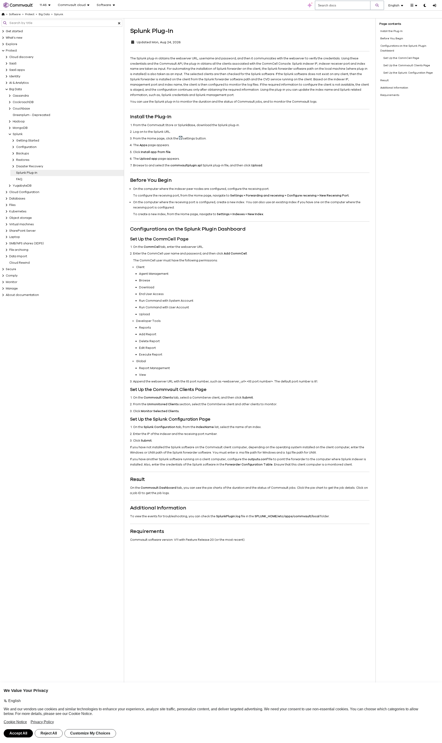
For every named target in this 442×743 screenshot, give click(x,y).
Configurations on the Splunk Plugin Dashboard (403, 48)
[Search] (377, 5)
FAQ (19, 179)
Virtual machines (21, 224)
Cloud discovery (21, 57)
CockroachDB (23, 102)
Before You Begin (391, 38)
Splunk (18, 134)
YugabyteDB (22, 186)
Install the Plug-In (391, 31)
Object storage (20, 218)
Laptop (14, 237)
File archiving (18, 250)
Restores (22, 160)
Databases (17, 199)
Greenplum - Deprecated (31, 115)
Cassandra (21, 96)
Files (12, 205)
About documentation (22, 295)
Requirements (389, 95)
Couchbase (21, 109)
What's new (14, 38)
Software (15, 14)
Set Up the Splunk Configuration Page (408, 73)
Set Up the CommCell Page (401, 58)
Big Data (15, 89)
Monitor (11, 282)
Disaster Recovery (29, 166)
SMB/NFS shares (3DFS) (26, 243)
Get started (14, 31)
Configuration (26, 147)
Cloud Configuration (24, 192)
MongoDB (20, 128)
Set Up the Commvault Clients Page (406, 65)
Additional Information (394, 88)
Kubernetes (17, 211)
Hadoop (19, 121)
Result (384, 80)
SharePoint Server (22, 231)
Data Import (18, 256)
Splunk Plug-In (26, 173)
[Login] (434, 5)
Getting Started (27, 141)
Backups (22, 153)
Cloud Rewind (19, 263)
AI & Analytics (19, 83)
